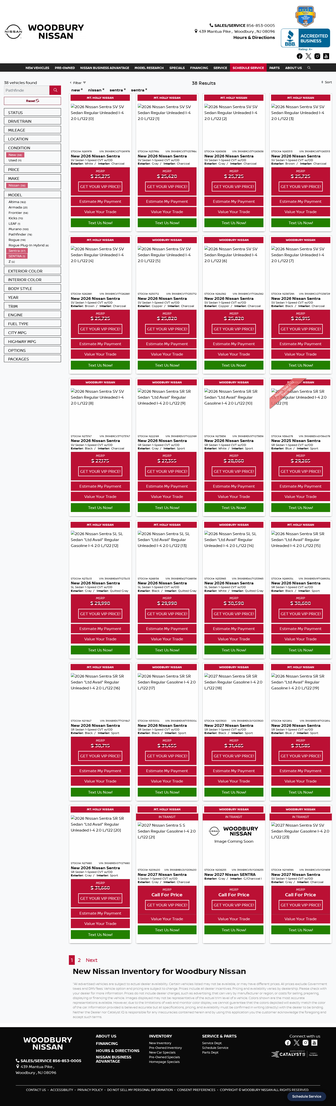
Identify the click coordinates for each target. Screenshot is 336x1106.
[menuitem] (33, 154)
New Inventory (160, 1043)
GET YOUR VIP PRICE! (100, 186)
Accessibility (62, 1090)
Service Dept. (212, 1043)
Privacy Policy (90, 1090)
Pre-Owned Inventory (165, 1047)
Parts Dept (210, 1052)
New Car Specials (162, 1052)
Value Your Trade (100, 211)
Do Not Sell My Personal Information (140, 1090)
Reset (31, 101)
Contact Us (36, 1090)
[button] (37, 67)
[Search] (55, 90)
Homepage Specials (164, 1061)
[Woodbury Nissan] (45, 31)
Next (91, 960)
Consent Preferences (196, 1090)
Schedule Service (215, 1047)
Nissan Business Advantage (113, 1059)
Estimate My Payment (100, 201)
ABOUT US (106, 1036)
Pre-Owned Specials (164, 1057)
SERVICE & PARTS (219, 1036)
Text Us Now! (100, 222)
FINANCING (107, 1043)
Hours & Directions (254, 37)
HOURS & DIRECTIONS (117, 1051)
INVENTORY (160, 1036)
